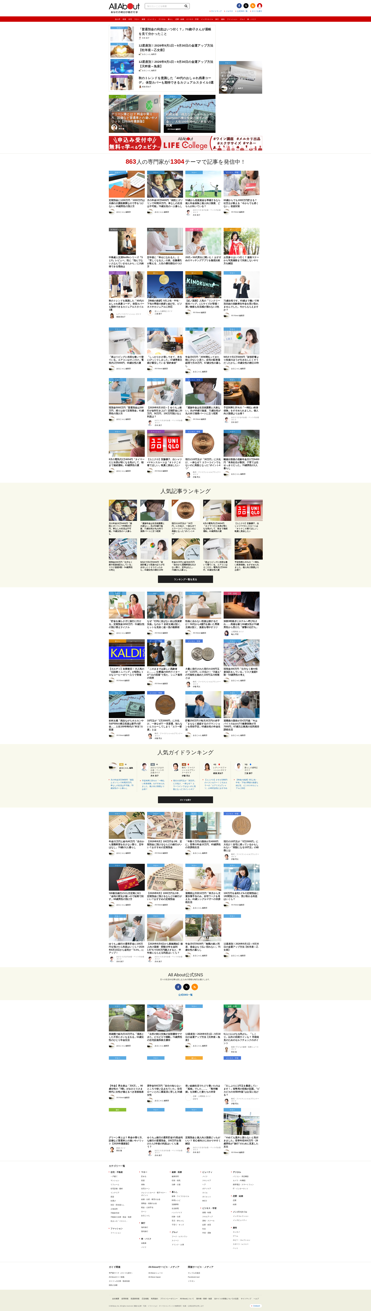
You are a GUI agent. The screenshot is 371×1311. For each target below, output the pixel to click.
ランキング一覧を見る (185, 579)
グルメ (242, 19)
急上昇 (117, 19)
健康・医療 (177, 1172)
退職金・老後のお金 (149, 1203)
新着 (124, 19)
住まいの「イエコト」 (119, 1221)
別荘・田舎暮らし (117, 1205)
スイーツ (175, 1241)
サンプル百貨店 (194, 1273)
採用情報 (124, 1299)
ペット (235, 1248)
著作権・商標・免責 (204, 1299)
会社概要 (115, 1299)
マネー (136, 19)
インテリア (115, 1193)
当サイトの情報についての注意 (226, 1299)
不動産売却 (115, 1213)
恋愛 (234, 1200)
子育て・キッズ (178, 1225)
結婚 (234, 1204)
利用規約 (154, 1299)
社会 (204, 1229)
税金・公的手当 (147, 1207)
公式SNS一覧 (242, 11)
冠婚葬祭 (175, 1204)
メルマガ (229, 11)
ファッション (232, 19)
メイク (205, 1176)
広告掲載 (145, 1299)
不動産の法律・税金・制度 (121, 1217)
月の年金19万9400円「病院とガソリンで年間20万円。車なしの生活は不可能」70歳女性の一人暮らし (122, 784)
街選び (113, 1201)
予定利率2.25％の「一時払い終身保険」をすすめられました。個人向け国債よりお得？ (153, 785)
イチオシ (191, 1281)
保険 (143, 1185)
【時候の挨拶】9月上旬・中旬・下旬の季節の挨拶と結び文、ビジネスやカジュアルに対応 (247, 784)
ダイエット (206, 1197)
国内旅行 (144, 1231)
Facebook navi (194, 1277)
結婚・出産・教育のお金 (150, 1199)
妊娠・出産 (176, 1217)
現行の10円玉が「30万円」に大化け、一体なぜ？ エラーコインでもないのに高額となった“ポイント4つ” (184, 785)
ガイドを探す (257, 11)
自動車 (143, 1243)
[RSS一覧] (252, 5)
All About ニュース (155, 1273)
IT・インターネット (240, 1189)
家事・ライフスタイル (180, 1196)
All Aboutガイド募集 (116, 1277)
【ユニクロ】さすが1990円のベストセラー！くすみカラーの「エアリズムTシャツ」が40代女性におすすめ (215, 784)
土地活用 (114, 1209)
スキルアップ (207, 1217)
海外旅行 (144, 1227)
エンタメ (236, 1232)
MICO (204, 1201)
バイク (143, 1247)
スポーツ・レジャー (241, 1244)
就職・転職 (206, 1213)
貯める (143, 1176)
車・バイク (251, 19)
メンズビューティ (240, 1220)
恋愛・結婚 (179, 19)
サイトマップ (216, 11)
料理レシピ (176, 1200)
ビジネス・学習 (192, 19)
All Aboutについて (187, 1299)
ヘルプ (256, 1299)
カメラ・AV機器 (239, 1180)
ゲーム (235, 1236)
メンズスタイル (207, 19)
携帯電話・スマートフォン (243, 1185)
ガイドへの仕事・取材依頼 (119, 1281)
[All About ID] (259, 6)
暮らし (170, 19)
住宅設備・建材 (117, 1189)
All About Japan (154, 1277)
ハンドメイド (177, 1213)
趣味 (223, 19)
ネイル (205, 1193)
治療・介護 (176, 1185)
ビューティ (152, 19)
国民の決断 (113, 1285)
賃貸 (112, 1197)
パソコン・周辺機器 (241, 1176)
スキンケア (206, 1180)
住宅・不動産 (117, 1172)
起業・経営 (206, 1225)
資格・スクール (208, 1221)
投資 (143, 1180)
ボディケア (206, 1189)
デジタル (162, 19)
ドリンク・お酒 (178, 1245)
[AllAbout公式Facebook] (239, 5)
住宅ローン (145, 1189)
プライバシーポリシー (169, 1299)
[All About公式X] (246, 5)
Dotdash (256, 1306)
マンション (115, 1180)
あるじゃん (145, 1216)
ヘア (204, 1185)
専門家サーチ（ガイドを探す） (121, 1273)
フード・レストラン (179, 1236)
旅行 (217, 19)
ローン (143, 1212)
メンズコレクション (241, 1216)
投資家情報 (135, 1299)
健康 (143, 19)
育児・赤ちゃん (178, 1221)
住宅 (130, 19)
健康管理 (175, 1176)
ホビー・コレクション (241, 1240)
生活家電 (175, 1208)
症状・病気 (176, 1180)
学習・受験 (206, 1233)
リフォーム (115, 1185)
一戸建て (114, 1176)
